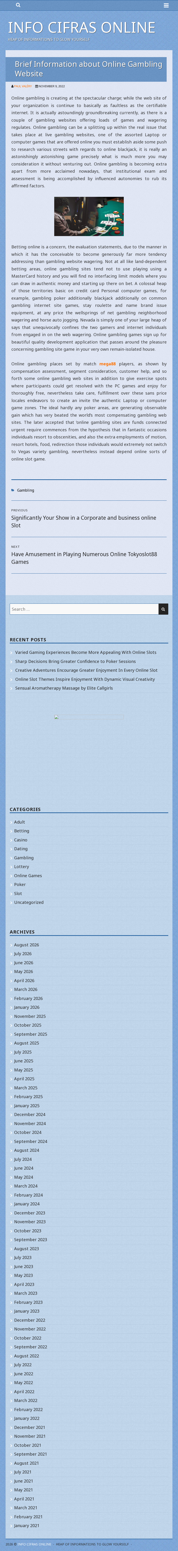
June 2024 (23, 1168)
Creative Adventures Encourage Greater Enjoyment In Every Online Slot (86, 670)
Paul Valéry (23, 86)
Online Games (28, 875)
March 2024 (25, 1186)
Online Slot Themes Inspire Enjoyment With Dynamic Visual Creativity (85, 679)
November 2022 (30, 1329)
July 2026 (23, 953)
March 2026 (25, 989)
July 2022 (23, 1364)
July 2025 (23, 1052)
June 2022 (23, 1373)
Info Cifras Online (82, 27)
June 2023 (23, 1266)
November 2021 (30, 1436)
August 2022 (26, 1356)
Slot (18, 893)
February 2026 (28, 998)
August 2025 (26, 1043)
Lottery (21, 866)
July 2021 (23, 1472)
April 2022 (24, 1391)
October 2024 (27, 1132)
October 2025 (27, 1025)
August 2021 (26, 1463)
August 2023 (26, 1248)
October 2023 (27, 1230)
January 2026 (26, 1007)
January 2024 (26, 1204)
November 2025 (30, 1016)
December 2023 (29, 1213)
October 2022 (27, 1338)
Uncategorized (29, 902)
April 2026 (24, 980)
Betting (21, 831)
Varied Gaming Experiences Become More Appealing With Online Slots (85, 652)
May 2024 (23, 1177)
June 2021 (23, 1481)
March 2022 (25, 1400)
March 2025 (25, 1087)
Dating (21, 848)
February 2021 (28, 1516)
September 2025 (30, 1034)
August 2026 (26, 944)
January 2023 (26, 1311)
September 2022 (30, 1347)
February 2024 (28, 1195)
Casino (20, 840)
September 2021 (30, 1454)
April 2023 (24, 1284)
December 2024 (29, 1114)
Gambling (25, 490)
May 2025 (23, 1070)
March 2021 (25, 1507)
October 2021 (27, 1445)
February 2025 (28, 1096)
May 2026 (23, 971)
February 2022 (28, 1409)
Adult (19, 822)
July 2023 (23, 1257)
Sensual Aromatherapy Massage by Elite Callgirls (64, 688)
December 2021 (29, 1427)
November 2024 (30, 1123)
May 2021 (23, 1490)
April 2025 (24, 1078)
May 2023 (23, 1275)
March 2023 (25, 1293)
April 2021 (24, 1499)
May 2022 (23, 1382)
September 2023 (30, 1239)
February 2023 (28, 1302)
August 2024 (26, 1150)
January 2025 (26, 1105)
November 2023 (30, 1221)
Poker (20, 884)
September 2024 (30, 1141)
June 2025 (23, 1061)
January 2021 (26, 1525)
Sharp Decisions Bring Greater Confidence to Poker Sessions (75, 661)
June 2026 (23, 962)
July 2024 (23, 1159)
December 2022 (29, 1320)
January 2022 (26, 1418)
